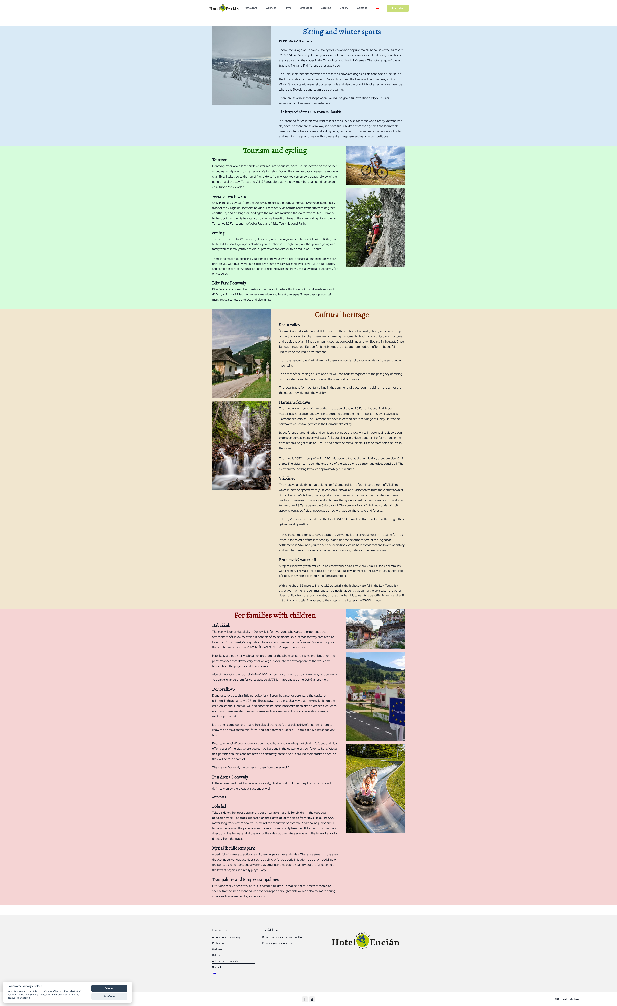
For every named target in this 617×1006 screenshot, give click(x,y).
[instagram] (312, 999)
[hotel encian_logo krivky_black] (224, 3)
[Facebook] (305, 999)
